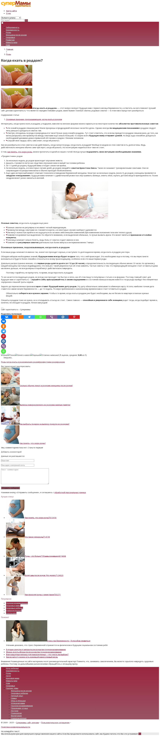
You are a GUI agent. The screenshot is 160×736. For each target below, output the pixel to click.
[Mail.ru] (62, 317)
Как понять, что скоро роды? (33, 443)
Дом (8, 45)
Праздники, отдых (19, 708)
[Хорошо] (35, 355)
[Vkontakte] (6, 317)
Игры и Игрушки (18, 700)
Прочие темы (12, 688)
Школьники (11, 613)
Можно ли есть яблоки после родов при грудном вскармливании (34, 652)
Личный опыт (17, 695)
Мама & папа (11, 42)
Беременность (12, 30)
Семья (14, 698)
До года (14, 710)
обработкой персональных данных (70, 492)
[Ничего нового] (22, 355)
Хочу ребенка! (12, 668)
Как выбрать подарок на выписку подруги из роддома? (44, 424)
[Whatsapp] (40, 317)
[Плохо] (11, 355)
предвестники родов (48, 362)
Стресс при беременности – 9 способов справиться (68, 641)
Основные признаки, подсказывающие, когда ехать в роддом (34, 119)
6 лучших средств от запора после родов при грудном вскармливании (36, 649)
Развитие (10, 40)
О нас (8, 13)
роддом (61, 362)
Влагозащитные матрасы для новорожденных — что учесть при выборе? (37, 654)
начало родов (32, 362)
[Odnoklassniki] (18, 317)
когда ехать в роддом (16, 362)
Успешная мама (18, 703)
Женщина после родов (16, 35)
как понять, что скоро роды (20, 151)
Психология (16, 713)
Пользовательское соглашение (55, 722)
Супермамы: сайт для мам (27, 722)
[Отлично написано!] (49, 355)
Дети (8, 675)
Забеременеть (12, 27)
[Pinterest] (74, 317)
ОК (139, 734)
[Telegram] (29, 317)
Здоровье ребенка (14, 608)
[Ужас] (4, 355)
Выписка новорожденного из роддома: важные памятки (45, 404)
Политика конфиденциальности (15, 727)
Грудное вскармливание (17, 603)
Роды (8, 32)
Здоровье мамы (13, 605)
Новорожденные (14, 610)
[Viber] (51, 317)
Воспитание (16, 715)
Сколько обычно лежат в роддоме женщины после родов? (46, 385)
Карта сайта (11, 10)
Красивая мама (12, 678)
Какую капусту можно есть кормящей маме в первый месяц (32, 657)
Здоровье (10, 37)
